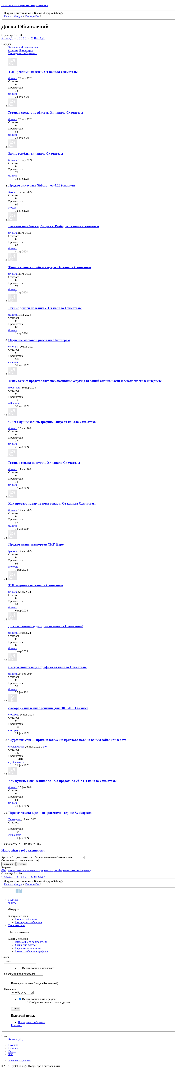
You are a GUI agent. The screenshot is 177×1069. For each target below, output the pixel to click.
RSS (10, 1054)
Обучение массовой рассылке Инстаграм (39, 340)
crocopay (13, 714)
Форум (12, 902)
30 (32, 38)
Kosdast (12, 192)
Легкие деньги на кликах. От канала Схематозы (45, 308)
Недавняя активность (27, 948)
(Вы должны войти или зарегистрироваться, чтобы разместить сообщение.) (46, 870)
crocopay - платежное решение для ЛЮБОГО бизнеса (48, 708)
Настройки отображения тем (23, 850)
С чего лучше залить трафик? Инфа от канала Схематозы (52, 422)
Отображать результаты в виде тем (49, 1002)
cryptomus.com (16, 746)
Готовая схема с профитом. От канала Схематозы (45, 112)
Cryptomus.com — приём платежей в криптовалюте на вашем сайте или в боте (67, 740)
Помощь (13, 1045)
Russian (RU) (15, 1039)
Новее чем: (10, 989)
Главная (13, 899)
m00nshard (14, 387)
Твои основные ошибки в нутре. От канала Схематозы (49, 267)
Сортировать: (9, 860)
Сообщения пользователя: (19, 973)
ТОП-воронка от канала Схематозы (35, 585)
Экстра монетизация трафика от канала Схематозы (47, 667)
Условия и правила (19, 1060)
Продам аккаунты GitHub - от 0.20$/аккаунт (41, 185)
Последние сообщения (28, 922)
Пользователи (16, 925)
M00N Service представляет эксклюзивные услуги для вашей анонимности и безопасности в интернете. (85, 381)
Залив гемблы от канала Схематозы (35, 153)
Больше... (16, 1025)
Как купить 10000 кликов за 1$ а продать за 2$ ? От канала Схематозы (62, 781)
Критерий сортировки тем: (17, 857)
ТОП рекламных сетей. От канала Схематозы (43, 72)
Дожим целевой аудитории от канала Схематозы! (45, 626)
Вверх (12, 1051)
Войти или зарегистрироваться (24, 5)
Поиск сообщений (26, 919)
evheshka (13, 346)
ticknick (12, 78)
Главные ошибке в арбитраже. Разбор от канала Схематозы (53, 226)
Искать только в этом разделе (39, 999)
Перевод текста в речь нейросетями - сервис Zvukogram (50, 812)
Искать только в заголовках (38, 968)
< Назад (6, 38)
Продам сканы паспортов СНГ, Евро (36, 544)
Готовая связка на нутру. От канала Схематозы (44, 462)
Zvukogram (14, 819)
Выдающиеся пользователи (31, 941)
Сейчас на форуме (26, 944)
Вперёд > (39, 38)
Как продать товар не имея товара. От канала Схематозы (52, 503)
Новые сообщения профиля (31, 951)
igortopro (13, 551)
